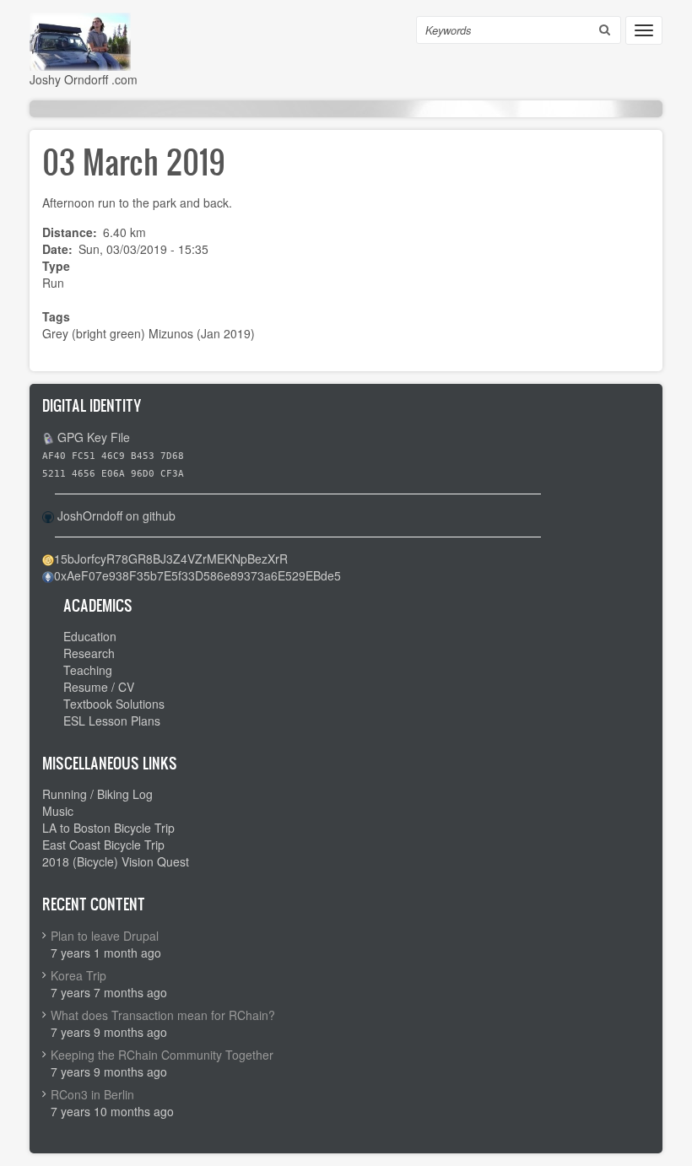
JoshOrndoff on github (116, 515)
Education (89, 636)
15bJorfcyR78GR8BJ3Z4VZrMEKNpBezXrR (171, 558)
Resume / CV (98, 686)
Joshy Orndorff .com (84, 79)
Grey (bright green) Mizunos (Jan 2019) (148, 333)
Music (57, 810)
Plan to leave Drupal (105, 935)
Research (89, 653)
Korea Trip (78, 975)
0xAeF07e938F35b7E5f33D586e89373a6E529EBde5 (197, 575)
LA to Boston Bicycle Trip (108, 827)
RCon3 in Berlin (92, 1094)
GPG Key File (93, 437)
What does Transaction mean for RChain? (163, 1015)
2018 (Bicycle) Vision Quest (115, 861)
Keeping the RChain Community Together (162, 1054)
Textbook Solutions (114, 703)
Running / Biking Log (97, 793)
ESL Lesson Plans (111, 720)
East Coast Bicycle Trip (103, 844)
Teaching (87, 669)
